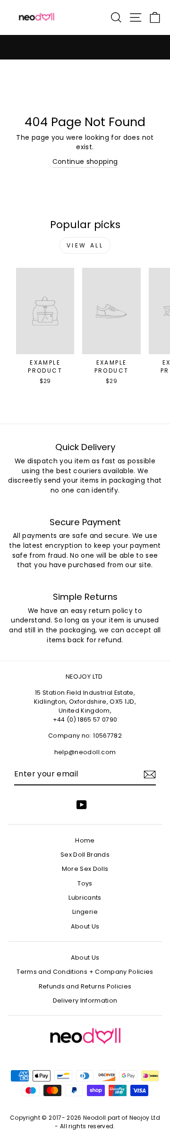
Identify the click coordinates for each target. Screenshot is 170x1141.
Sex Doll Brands (85, 855)
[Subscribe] (150, 774)
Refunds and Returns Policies (85, 986)
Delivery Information (85, 1000)
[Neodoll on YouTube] (81, 805)
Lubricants (84, 898)
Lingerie (85, 912)
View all (85, 245)
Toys (84, 883)
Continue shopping (85, 161)
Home (84, 840)
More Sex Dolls (85, 869)
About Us (85, 926)
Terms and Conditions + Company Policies (85, 972)
